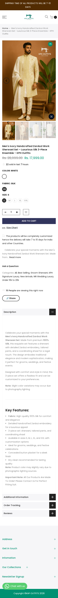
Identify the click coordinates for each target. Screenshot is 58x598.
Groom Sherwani (39, 272)
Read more (15, 257)
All (16, 272)
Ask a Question (10, 266)
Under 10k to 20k (10, 280)
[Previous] (6, 81)
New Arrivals (26, 276)
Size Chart (12, 227)
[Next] (52, 81)
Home (5, 28)
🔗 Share (11, 298)
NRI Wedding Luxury (44, 276)
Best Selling (24, 272)
